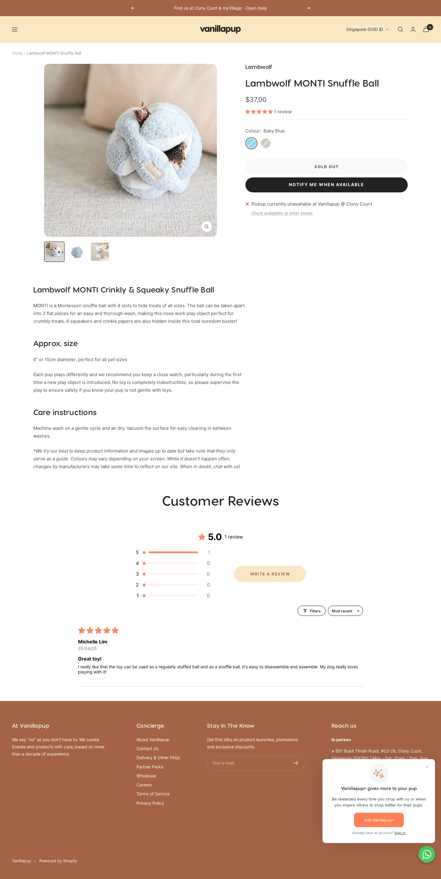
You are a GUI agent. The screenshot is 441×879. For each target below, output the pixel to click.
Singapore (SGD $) (364, 29)
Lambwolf (259, 67)
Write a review (270, 574)
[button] (259, 111)
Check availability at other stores (282, 213)
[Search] (400, 29)
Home (17, 53)
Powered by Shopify (58, 860)
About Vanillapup (153, 739)
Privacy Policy (150, 803)
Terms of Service (153, 793)
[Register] (295, 763)
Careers (144, 784)
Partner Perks (149, 766)
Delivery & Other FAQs (158, 757)
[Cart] (426, 29)
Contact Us (147, 748)
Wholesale (146, 775)
